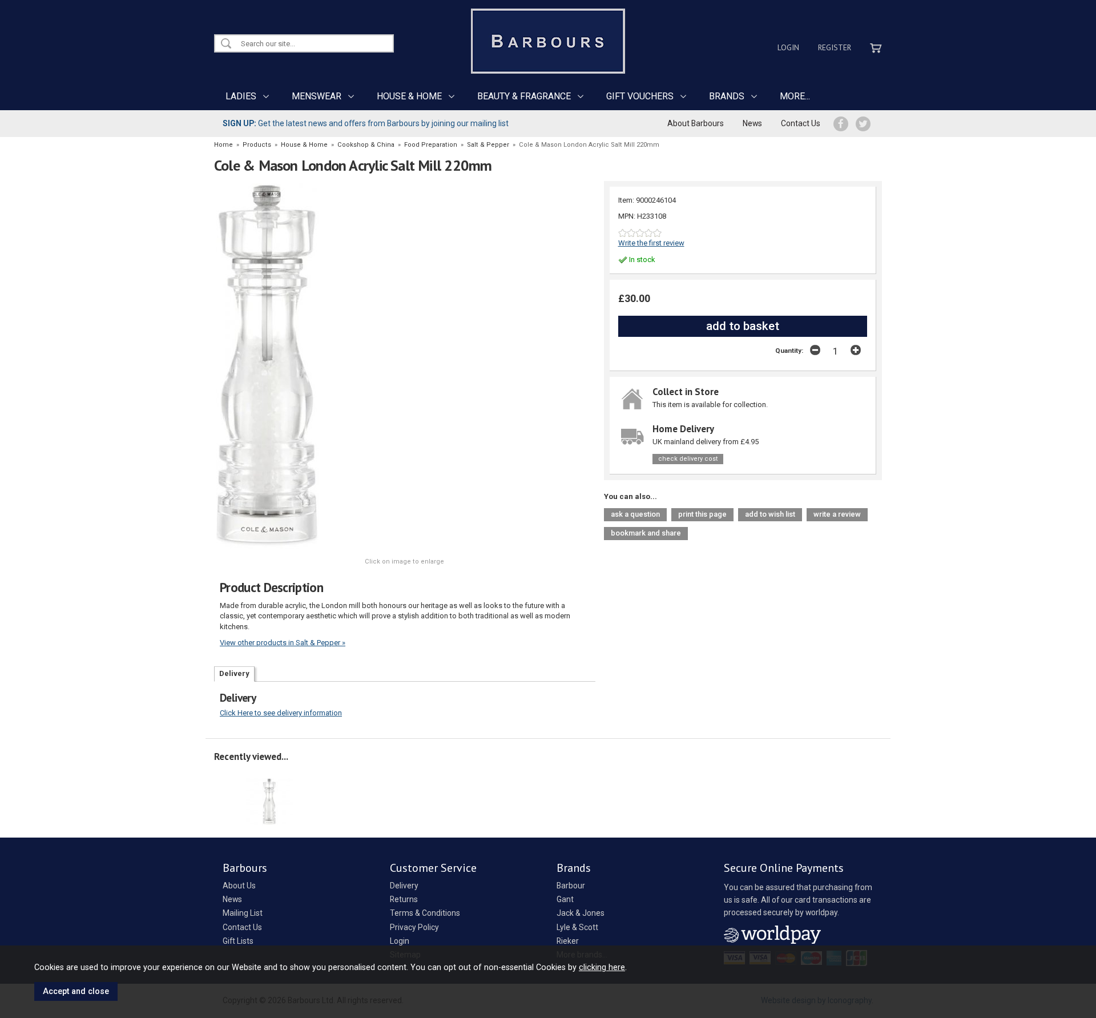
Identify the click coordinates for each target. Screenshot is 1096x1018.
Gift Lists (238, 940)
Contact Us (800, 123)
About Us (239, 885)
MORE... (795, 96)
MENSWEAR (316, 96)
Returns (404, 899)
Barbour (571, 885)
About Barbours (695, 123)
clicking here (602, 967)
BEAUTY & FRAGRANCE (524, 96)
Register (834, 47)
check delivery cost (688, 458)
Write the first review (651, 243)
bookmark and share (646, 533)
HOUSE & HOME (409, 96)
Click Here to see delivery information (281, 713)
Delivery (234, 673)
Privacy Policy (414, 927)
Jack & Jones (581, 913)
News (752, 123)
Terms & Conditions (425, 913)
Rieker (568, 940)
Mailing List (243, 913)
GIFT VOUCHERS (640, 96)
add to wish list (770, 514)
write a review (837, 514)
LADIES (240, 96)
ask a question (635, 514)
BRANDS (726, 96)
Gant (565, 899)
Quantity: (789, 351)
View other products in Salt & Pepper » (282, 642)
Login (788, 47)
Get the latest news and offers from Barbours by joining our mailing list (366, 123)
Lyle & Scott (577, 927)
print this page (702, 514)
